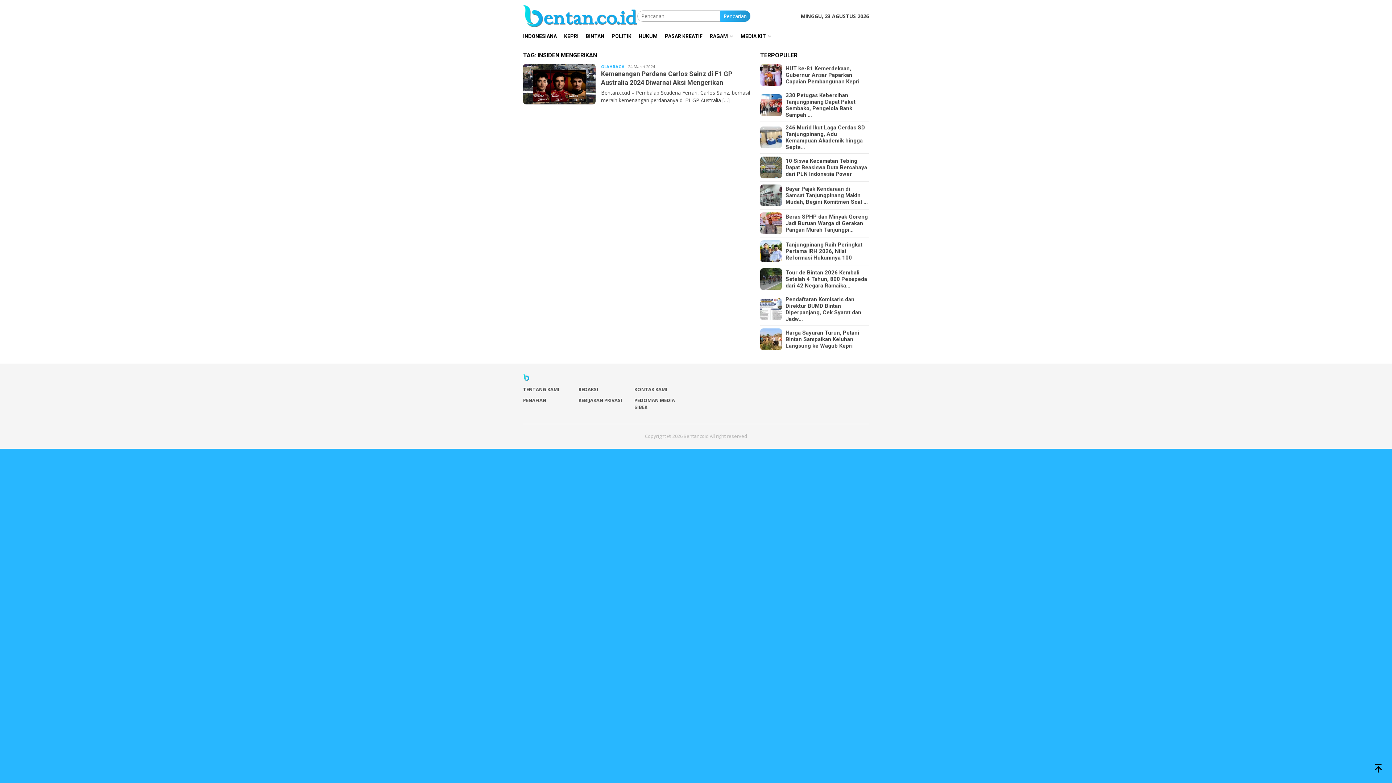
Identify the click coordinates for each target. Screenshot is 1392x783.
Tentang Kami (541, 389)
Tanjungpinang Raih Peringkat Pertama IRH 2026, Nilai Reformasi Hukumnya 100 (824, 251)
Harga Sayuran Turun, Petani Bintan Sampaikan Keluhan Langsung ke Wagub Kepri (822, 339)
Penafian (534, 400)
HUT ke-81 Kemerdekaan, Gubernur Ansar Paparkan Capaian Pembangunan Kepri (822, 75)
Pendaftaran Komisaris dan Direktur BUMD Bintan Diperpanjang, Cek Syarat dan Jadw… (823, 309)
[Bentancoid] (580, 15)
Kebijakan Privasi (600, 400)
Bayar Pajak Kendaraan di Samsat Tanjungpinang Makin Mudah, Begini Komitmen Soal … (827, 195)
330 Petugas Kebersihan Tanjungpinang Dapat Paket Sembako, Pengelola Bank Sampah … (821, 105)
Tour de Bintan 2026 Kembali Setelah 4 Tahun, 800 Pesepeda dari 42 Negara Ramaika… (826, 279)
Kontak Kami (650, 389)
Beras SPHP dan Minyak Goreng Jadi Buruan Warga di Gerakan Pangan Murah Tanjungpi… (827, 223)
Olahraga (613, 66)
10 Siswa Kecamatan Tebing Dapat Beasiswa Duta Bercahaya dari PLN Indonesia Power (826, 167)
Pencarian (735, 16)
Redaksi (588, 389)
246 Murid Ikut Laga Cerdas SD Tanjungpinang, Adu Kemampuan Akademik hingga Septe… (825, 137)
